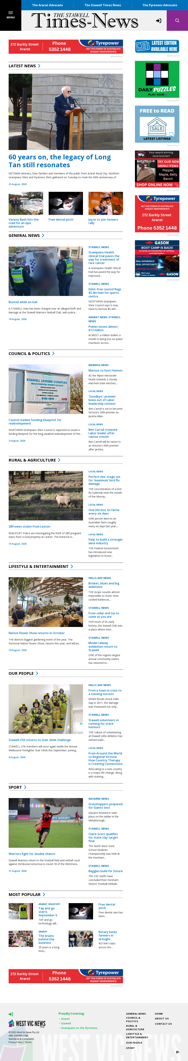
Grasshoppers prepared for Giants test (105, 806)
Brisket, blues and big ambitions (103, 585)
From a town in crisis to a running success (105, 692)
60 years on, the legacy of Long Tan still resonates (60, 160)
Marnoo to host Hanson (105, 370)
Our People (21, 673)
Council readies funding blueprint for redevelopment (35, 421)
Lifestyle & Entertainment (38, 566)
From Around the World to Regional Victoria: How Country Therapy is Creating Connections (105, 758)
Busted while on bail (23, 302)
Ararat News (97, 317)
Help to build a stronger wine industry (105, 541)
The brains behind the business (46, 939)
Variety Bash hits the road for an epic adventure (24, 222)
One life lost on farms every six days (104, 511)
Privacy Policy (16, 1042)
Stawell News (98, 247)
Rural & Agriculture (32, 460)
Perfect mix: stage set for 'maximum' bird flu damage (104, 480)
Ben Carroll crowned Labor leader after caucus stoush (102, 433)
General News (24, 235)
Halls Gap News (99, 578)
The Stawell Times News (102, 5)
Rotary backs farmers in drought (108, 935)
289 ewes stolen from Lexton (29, 526)
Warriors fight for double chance (32, 854)
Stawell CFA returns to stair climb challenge (40, 740)
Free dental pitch (61, 219)
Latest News (22, 65)
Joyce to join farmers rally (103, 221)
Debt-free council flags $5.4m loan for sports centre (104, 292)
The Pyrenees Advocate (159, 5)
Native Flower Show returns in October (37, 633)
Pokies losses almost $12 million (103, 328)
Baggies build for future (105, 871)
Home (159, 1013)
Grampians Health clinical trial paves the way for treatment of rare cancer (104, 257)
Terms (28, 1042)
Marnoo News (98, 365)
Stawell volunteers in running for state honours (103, 723)
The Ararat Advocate (47, 5)
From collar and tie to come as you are (103, 615)
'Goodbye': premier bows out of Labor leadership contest (102, 399)
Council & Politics (29, 353)
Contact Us (163, 1023)
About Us (162, 1018)
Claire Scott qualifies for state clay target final (103, 837)
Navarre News (98, 798)
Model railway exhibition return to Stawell (102, 646)
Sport (15, 787)
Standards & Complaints (21, 1038)
